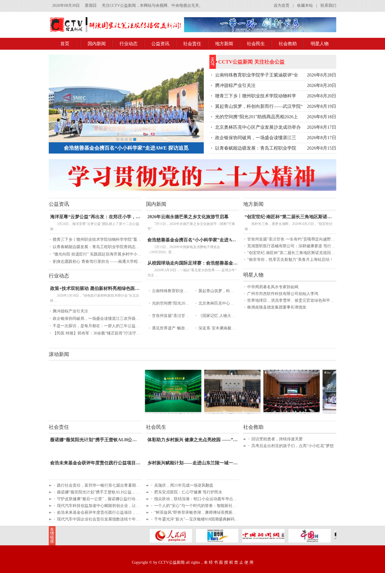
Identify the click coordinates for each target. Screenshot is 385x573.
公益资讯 (160, 43)
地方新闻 (224, 43)
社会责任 (192, 43)
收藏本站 (305, 5)
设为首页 (281, 5)
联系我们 (328, 5)
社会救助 (288, 43)
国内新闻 (97, 43)
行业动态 (129, 43)
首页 (64, 43)
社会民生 (256, 43)
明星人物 (320, 43)
